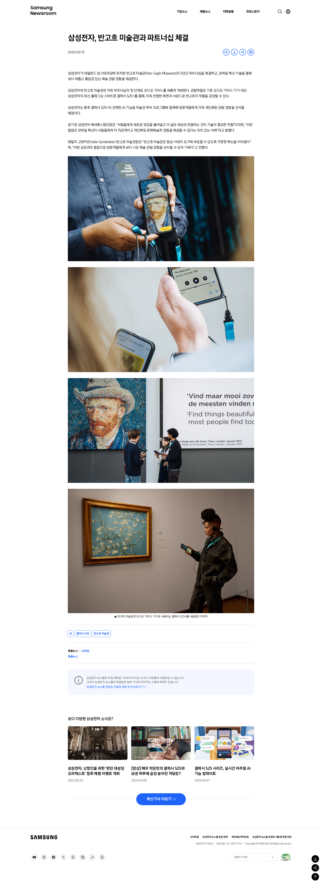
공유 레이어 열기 (242, 52)
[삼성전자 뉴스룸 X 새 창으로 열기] (63, 857)
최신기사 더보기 (159, 799)
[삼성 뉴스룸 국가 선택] (288, 11)
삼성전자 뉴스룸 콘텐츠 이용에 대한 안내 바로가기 (114, 687)
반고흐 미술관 (101, 633)
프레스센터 (252, 12)
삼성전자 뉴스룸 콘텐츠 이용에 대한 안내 (271, 837)
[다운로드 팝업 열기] (315, 859)
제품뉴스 (205, 12)
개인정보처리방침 (240, 837)
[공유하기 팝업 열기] (315, 868)
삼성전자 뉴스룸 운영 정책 (215, 837)
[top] (315, 877)
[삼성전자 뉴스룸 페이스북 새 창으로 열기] (53, 857)
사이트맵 (194, 837)
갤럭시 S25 (82, 633)
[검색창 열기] (280, 11)
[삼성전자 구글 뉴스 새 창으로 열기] (102, 857)
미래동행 (228, 12)
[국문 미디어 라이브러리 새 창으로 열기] (82, 857)
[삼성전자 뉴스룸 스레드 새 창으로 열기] (73, 857)
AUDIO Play (226, 52)
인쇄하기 (250, 52)
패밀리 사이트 (241, 857)
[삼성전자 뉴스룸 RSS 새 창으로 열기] (92, 857)
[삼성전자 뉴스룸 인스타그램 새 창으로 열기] (44, 857)
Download (234, 52)
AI (70, 633)
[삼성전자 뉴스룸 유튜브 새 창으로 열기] (34, 857)
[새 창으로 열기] (285, 857)
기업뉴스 (182, 12)
